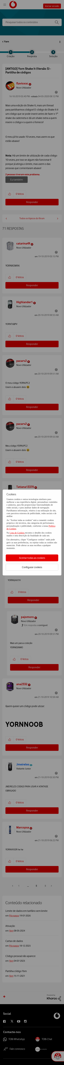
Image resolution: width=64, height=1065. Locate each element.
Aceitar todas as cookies (32, 557)
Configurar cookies (32, 567)
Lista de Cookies (17, 533)
